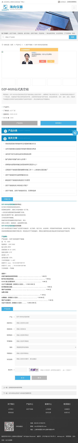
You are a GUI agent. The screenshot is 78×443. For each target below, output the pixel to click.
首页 (12, 44)
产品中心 (18, 44)
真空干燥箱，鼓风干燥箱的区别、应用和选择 (20, 190)
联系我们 (58, 123)
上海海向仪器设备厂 (15, 2)
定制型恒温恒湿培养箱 (15, 387)
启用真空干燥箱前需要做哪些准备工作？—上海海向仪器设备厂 (26, 170)
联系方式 (67, 412)
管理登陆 (68, 436)
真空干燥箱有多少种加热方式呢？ (16, 185)
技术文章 (48, 412)
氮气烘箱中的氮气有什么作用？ (16, 159)
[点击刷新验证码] (34, 369)
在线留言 (67, 409)
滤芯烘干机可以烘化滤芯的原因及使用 (18, 154)
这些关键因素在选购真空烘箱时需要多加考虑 (20, 149)
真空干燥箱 (29, 44)
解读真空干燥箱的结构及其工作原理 (17, 180)
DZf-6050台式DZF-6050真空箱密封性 (20, 393)
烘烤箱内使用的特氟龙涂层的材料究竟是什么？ (21, 164)
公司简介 (11, 409)
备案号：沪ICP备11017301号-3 (46, 436)
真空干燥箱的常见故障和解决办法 (16, 175)
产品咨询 (19, 123)
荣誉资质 (11, 412)
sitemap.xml (60, 436)
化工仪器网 (9, 440)
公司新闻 (48, 409)
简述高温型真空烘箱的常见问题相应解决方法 (20, 143)
